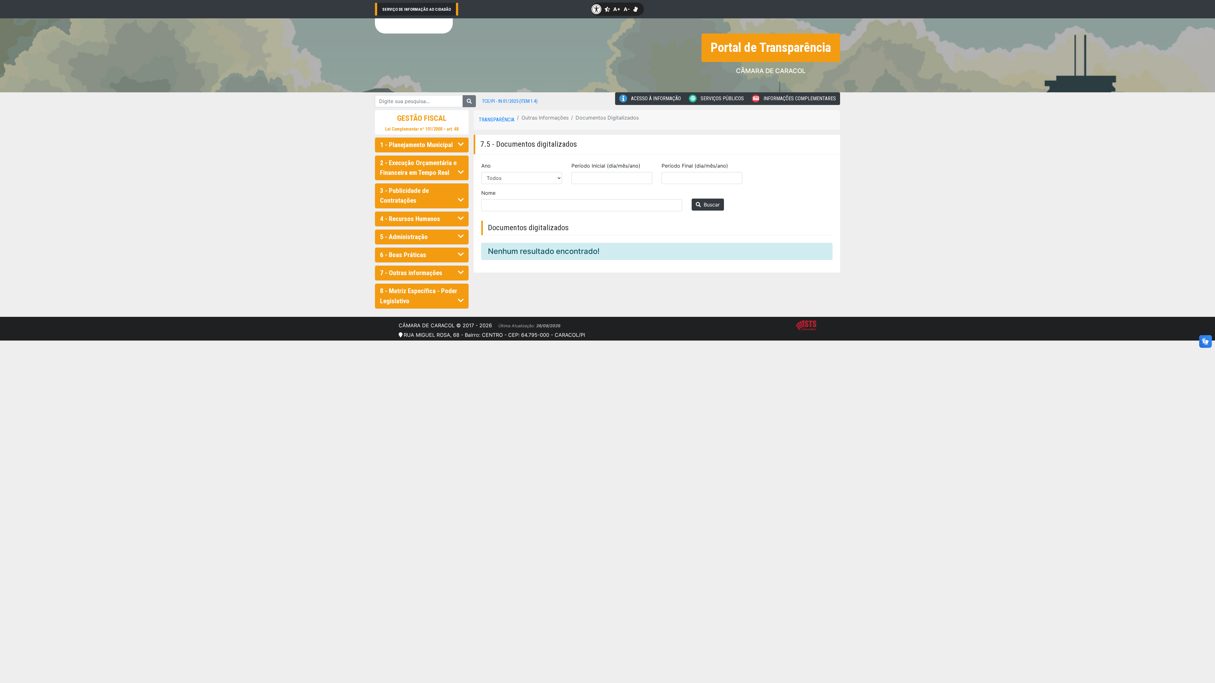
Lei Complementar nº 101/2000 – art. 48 (421, 129)
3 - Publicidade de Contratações (404, 195)
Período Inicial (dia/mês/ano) (605, 166)
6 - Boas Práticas (403, 255)
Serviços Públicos (721, 98)
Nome (488, 193)
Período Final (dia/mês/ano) (695, 166)
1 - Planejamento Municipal (416, 145)
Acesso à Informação (655, 98)
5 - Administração (404, 237)
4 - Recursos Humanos (410, 219)
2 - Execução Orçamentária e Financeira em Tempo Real (418, 167)
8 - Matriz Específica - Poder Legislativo (418, 296)
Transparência (496, 120)
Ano (486, 166)
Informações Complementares (799, 98)
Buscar (711, 204)
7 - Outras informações (411, 273)
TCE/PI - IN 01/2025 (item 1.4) (510, 101)
